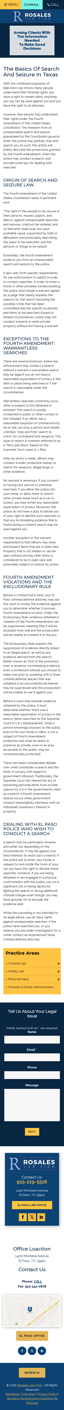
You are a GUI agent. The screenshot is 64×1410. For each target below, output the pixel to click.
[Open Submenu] (58, 964)
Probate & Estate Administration (30, 987)
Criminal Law (17, 963)
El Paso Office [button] (32, 1335)
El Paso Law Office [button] (32, 1205)
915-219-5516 (32, 1182)
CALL (55, 5)
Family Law (16, 971)
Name (32, 1032)
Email (32, 1049)
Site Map (28, 1394)
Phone (32, 1067)
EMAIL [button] (34, 4)
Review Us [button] (32, 1372)
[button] (10, 3)
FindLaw (32, 1403)
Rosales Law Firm (29, 1385)
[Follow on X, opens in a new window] (32, 1217)
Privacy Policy (47, 1394)
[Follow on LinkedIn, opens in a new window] (41, 1217)
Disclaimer (12, 1394)
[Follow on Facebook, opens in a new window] (23, 1217)
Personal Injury (18, 979)
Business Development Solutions (30, 1398)
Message (32, 1085)
